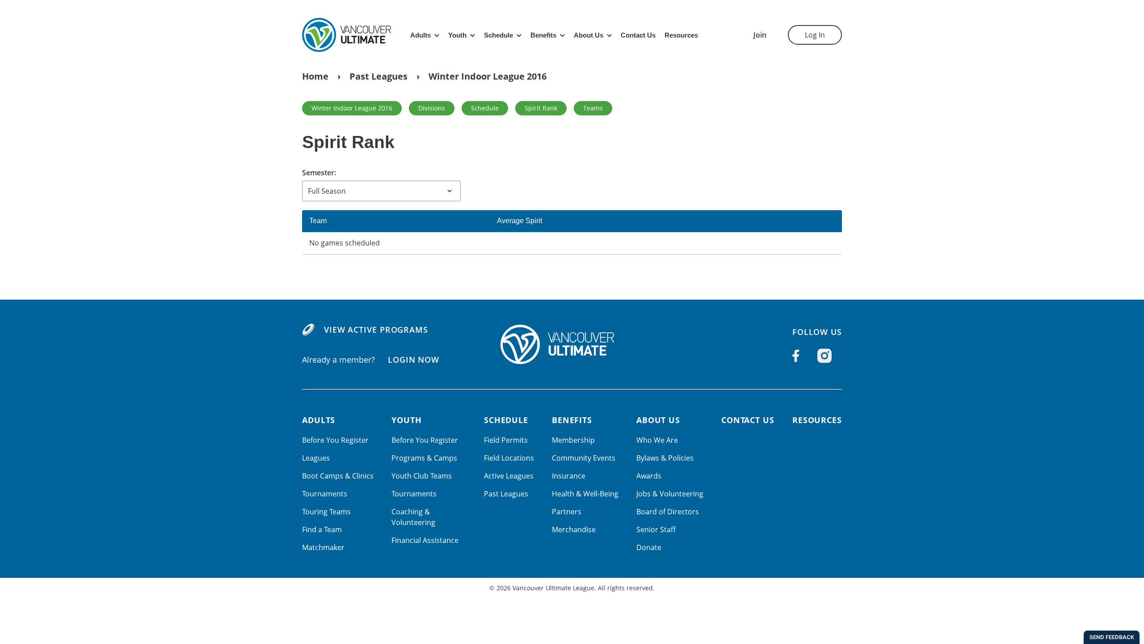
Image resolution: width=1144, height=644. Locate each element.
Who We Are (657, 440)
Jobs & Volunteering (669, 494)
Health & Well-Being (585, 494)
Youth (457, 35)
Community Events (583, 458)
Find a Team (322, 529)
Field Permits (506, 440)
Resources (681, 35)
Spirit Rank (541, 108)
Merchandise (574, 529)
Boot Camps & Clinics (338, 476)
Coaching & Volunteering (413, 517)
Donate (648, 547)
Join (759, 35)
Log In (815, 35)
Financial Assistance (424, 540)
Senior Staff (656, 529)
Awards (648, 476)
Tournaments (324, 494)
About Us (588, 35)
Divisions (431, 108)
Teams (593, 108)
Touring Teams (326, 512)
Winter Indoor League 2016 (488, 76)
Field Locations (509, 458)
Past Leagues (378, 76)
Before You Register (335, 440)
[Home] (572, 344)
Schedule (498, 35)
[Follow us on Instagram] (824, 356)
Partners (566, 512)
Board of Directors (667, 512)
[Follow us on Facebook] (795, 355)
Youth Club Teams (421, 476)
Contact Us (638, 35)
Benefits (543, 35)
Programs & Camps (424, 458)
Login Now (413, 359)
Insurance (568, 476)
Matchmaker (323, 547)
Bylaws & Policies (665, 458)
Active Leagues (509, 476)
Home (315, 76)
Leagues (316, 458)
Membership (573, 440)
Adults (420, 35)
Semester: (319, 172)
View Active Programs (376, 329)
